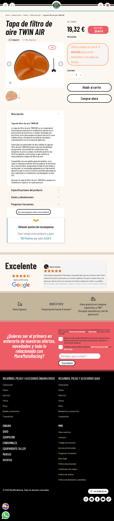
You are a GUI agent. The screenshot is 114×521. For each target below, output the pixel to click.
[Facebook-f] (97, 499)
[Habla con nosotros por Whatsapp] (5, 515)
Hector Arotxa (55, 267)
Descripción (17, 113)
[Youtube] (103, 499)
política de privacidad (99, 346)
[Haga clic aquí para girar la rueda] (5, 506)
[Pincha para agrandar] (10, 82)
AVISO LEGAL (92, 332)
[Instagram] (85, 499)
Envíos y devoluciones (22, 197)
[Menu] (5, 5)
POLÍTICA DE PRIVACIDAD (77, 332)
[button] (9, 64)
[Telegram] (91, 499)
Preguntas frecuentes (22, 204)
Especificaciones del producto (26, 190)
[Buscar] (12, 5)
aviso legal (68, 349)
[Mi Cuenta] (100, 5)
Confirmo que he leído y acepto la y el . (87, 348)
